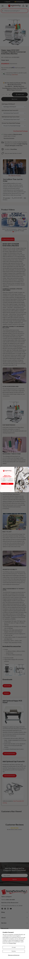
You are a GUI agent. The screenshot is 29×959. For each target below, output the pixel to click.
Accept (14, 947)
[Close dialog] (28, 467)
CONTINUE (7, 483)
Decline (14, 951)
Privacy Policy (12, 943)
